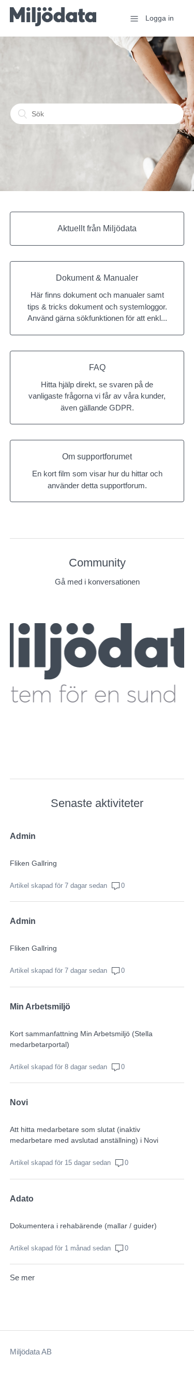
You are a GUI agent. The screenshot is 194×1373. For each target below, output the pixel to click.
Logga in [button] (159, 18)
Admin (23, 836)
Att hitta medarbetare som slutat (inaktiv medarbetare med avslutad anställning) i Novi (84, 1134)
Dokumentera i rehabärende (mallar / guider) (83, 1226)
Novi (19, 1102)
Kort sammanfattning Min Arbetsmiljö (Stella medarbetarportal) (81, 1039)
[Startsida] (53, 23)
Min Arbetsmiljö (40, 1006)
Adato (22, 1198)
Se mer (22, 1277)
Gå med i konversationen (97, 581)
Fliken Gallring (33, 863)
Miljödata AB (31, 1351)
